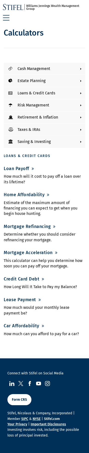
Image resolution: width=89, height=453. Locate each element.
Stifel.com (52, 419)
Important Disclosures (48, 424)
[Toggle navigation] (6, 18)
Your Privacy (17, 424)
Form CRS (19, 400)
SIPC (24, 419)
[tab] (44, 69)
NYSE (37, 419)
